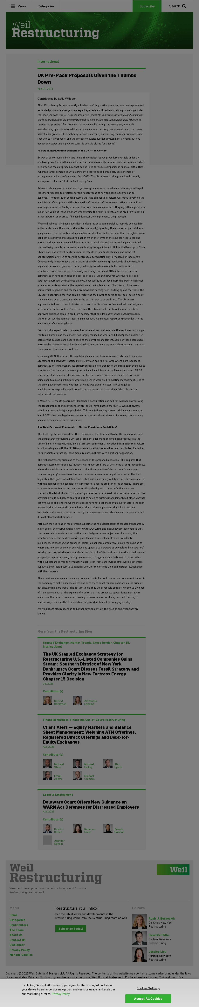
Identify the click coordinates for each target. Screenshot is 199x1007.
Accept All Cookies (148, 999)
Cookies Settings (148, 988)
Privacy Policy (61, 994)
